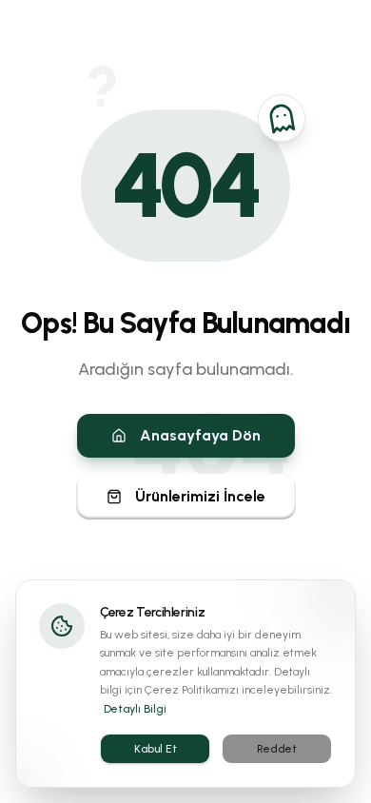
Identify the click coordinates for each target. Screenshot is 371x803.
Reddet (277, 748)
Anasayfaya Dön (200, 435)
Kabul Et (155, 748)
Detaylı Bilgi (135, 708)
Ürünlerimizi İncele (200, 496)
